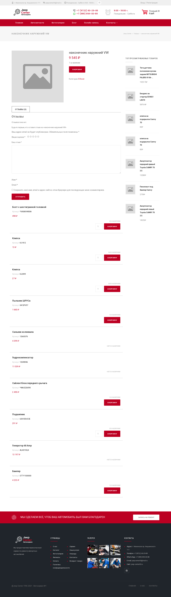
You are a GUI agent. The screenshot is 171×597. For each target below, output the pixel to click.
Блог (74, 23)
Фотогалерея (58, 23)
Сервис (72, 546)
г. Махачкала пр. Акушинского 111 (27, 3)
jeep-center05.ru (137, 564)
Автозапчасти (37, 23)
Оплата (56, 561)
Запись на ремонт (146, 517)
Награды (73, 554)
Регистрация (152, 3)
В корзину (77, 69)
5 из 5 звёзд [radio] (38, 137)
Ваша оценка (18, 137)
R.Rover (81, 79)
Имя (14, 180)
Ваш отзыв (17, 142)
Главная (19, 23)
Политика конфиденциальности (61, 566)
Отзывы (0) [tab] (20, 109)
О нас (55, 546)
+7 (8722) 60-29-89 (87, 10)
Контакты (111, 23)
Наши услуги (74, 550)
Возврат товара (76, 561)
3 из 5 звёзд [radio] (33, 137)
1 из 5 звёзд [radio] (28, 137)
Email (15, 185)
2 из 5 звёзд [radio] (31, 137)
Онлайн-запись (91, 23)
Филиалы (56, 557)
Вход (143, 3)
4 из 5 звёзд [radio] (36, 137)
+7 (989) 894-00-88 (87, 13)
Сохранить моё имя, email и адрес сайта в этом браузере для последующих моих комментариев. (59, 190)
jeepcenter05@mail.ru (53, 3)
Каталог (56, 550)
